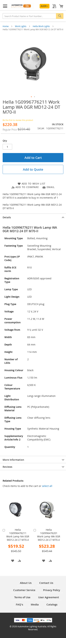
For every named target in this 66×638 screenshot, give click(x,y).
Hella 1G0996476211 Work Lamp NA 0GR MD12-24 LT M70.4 (17, 534)
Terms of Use (22, 597)
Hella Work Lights (41, 26)
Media (35, 604)
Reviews (7, 466)
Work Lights (21, 26)
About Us (26, 583)
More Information (13, 459)
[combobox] (33, 16)
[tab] (33, 217)
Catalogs (51, 604)
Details (7, 217)
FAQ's (19, 604)
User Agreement (48, 597)
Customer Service (24, 590)
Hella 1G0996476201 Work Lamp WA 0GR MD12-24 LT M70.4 (48, 534)
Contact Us (46, 583)
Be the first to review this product (18, 120)
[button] (44, 6)
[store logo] (22, 6)
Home (6, 26)
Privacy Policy (51, 590)
